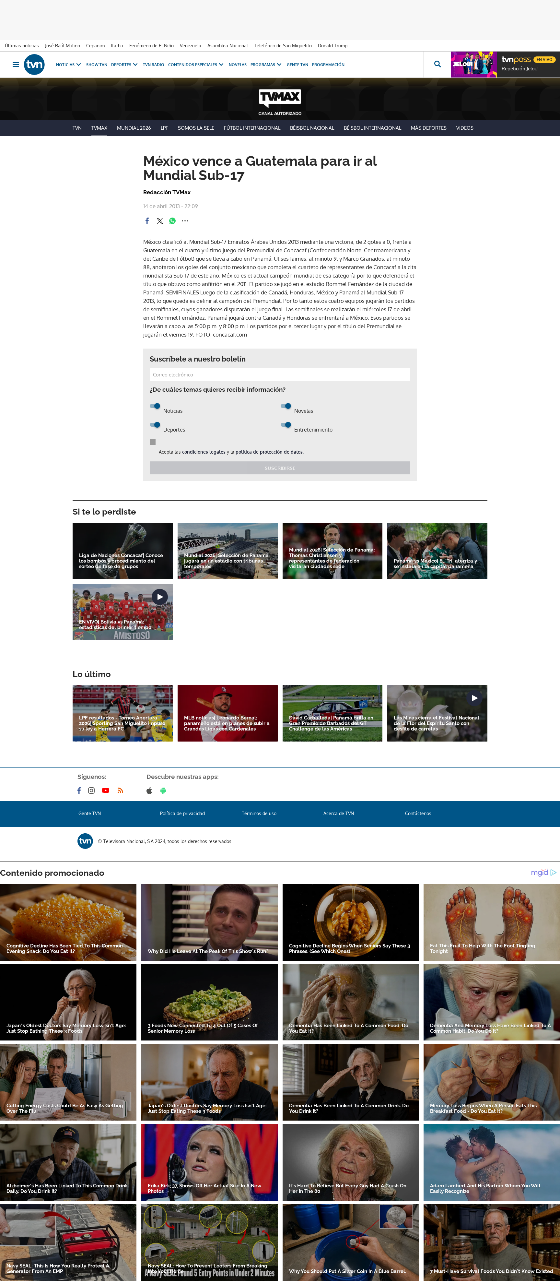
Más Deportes (429, 128)
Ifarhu (117, 45)
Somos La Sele (196, 128)
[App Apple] (150, 790)
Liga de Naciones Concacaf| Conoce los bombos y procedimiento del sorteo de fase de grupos (121, 561)
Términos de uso (259, 813)
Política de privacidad (182, 813)
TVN (77, 128)
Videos (464, 128)
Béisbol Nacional (312, 128)
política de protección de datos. (270, 452)
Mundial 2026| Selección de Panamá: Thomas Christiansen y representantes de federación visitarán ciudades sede (332, 558)
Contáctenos (418, 813)
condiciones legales (204, 452)
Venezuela (190, 45)
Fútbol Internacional (252, 128)
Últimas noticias (22, 45)
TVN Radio (153, 64)
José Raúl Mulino (62, 45)
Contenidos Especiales (192, 64)
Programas (263, 64)
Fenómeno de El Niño (151, 45)
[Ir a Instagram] (92, 790)
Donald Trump (332, 45)
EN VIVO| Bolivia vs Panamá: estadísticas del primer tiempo (115, 624)
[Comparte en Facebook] (147, 220)
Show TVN (96, 64)
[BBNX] (85, 841)
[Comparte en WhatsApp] (172, 220)
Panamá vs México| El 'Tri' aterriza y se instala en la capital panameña (435, 563)
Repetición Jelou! (520, 69)
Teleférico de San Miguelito (283, 45)
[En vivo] (507, 57)
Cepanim (95, 45)
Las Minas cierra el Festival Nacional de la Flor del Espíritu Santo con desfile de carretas (436, 723)
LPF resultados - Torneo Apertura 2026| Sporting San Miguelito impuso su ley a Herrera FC (122, 723)
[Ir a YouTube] (107, 790)
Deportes (121, 64)
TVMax (99, 128)
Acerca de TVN (338, 813)
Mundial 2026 (134, 128)
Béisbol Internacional (372, 128)
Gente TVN (297, 64)
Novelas (238, 64)
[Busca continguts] (437, 64)
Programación (328, 64)
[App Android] (164, 790)
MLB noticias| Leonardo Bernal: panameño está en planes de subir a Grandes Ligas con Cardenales (227, 723)
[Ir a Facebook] (80, 790)
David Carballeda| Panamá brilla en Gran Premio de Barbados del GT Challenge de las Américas (331, 723)
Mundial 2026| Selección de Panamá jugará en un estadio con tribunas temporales (226, 561)
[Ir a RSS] (122, 790)
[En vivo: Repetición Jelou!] (474, 64)
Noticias (65, 64)
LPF (164, 128)
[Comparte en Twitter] (159, 220)
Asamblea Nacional (227, 45)
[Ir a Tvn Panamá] (34, 64)
